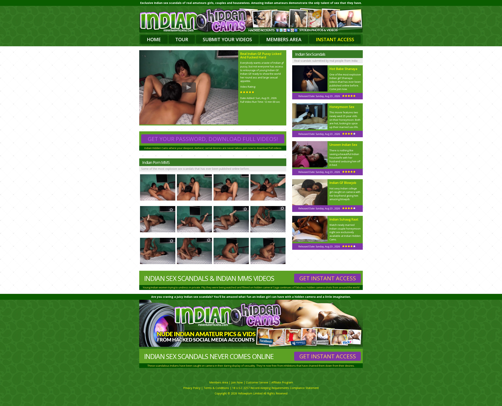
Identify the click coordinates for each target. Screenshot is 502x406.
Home (154, 39)
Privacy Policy (191, 388)
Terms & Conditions (216, 388)
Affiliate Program (282, 382)
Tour (181, 39)
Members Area (283, 39)
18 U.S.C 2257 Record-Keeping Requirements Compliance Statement (275, 388)
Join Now (237, 382)
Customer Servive (257, 382)
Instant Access (335, 39)
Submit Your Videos (227, 39)
